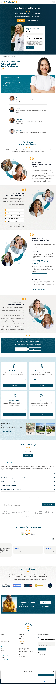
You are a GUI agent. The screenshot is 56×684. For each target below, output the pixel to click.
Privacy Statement (11, 681)
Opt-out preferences (5, 681)
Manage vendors (41, 681)
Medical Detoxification (24, 648)
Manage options (46, 677)
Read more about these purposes (49, 681)
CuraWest (29, 432)
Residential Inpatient (23, 649)
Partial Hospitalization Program (26, 651)
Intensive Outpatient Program (25, 653)
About (20, 636)
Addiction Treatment (14, 371)
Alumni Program (22, 656)
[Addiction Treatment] (14, 366)
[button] (53, 671)
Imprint (15, 681)
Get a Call (30, 47)
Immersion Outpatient (49, 433)
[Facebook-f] (38, 654)
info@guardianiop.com (5, 655)
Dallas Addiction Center (40, 433)
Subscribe (42, 649)
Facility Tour (21, 638)
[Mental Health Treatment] (41, 366)
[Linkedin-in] (44, 654)
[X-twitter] (49, 654)
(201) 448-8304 (4, 659)
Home (2, 56)
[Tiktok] (47, 654)
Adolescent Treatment (14, 400)
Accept (46, 674)
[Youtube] (42, 654)
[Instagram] (40, 654)
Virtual (41, 400)
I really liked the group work (19, 551)
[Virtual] (41, 395)
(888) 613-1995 (4, 646)
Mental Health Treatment (41, 371)
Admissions (21, 641)
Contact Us (21, 643)
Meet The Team (22, 639)
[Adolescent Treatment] (14, 395)
